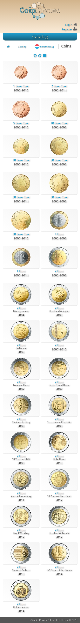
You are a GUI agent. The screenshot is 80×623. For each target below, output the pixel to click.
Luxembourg (47, 46)
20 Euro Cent (59, 160)
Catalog (40, 36)
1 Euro (59, 234)
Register (67, 29)
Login (68, 25)
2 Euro (59, 271)
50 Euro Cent (59, 197)
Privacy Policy (46, 620)
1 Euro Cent (21, 86)
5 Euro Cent (21, 123)
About (33, 620)
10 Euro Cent (59, 123)
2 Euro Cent (59, 86)
